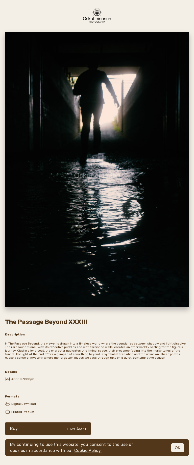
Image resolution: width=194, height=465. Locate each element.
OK (177, 448)
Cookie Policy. (88, 450)
